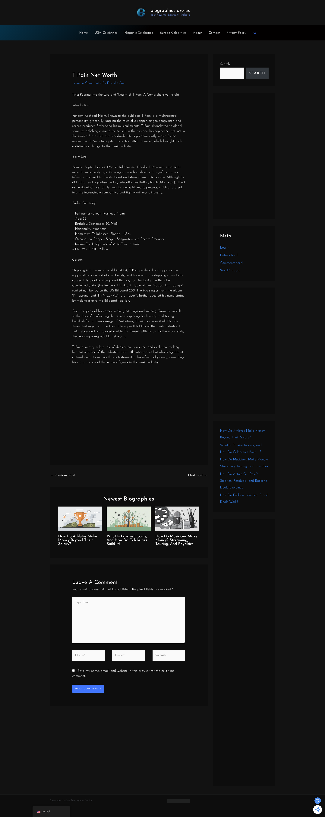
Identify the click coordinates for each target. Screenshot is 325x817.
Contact (214, 33)
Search (225, 64)
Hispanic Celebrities (138, 33)
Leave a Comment (85, 83)
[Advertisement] (244, 155)
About (197, 33)
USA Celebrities (106, 33)
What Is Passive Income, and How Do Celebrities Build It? (127, 540)
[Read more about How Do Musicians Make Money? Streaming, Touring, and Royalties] (177, 518)
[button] (255, 33)
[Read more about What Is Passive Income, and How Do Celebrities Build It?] (128, 518)
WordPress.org (230, 270)
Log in (224, 248)
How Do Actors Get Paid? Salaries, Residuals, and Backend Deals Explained (243, 480)
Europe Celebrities (173, 33)
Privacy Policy (236, 33)
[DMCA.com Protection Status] (178, 800)
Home (83, 33)
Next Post (197, 475)
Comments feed (231, 263)
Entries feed (229, 255)
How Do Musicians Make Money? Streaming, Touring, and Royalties (176, 540)
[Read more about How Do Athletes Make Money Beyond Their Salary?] (80, 518)
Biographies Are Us (170, 10)
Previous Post (62, 475)
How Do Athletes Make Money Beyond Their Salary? (77, 540)
